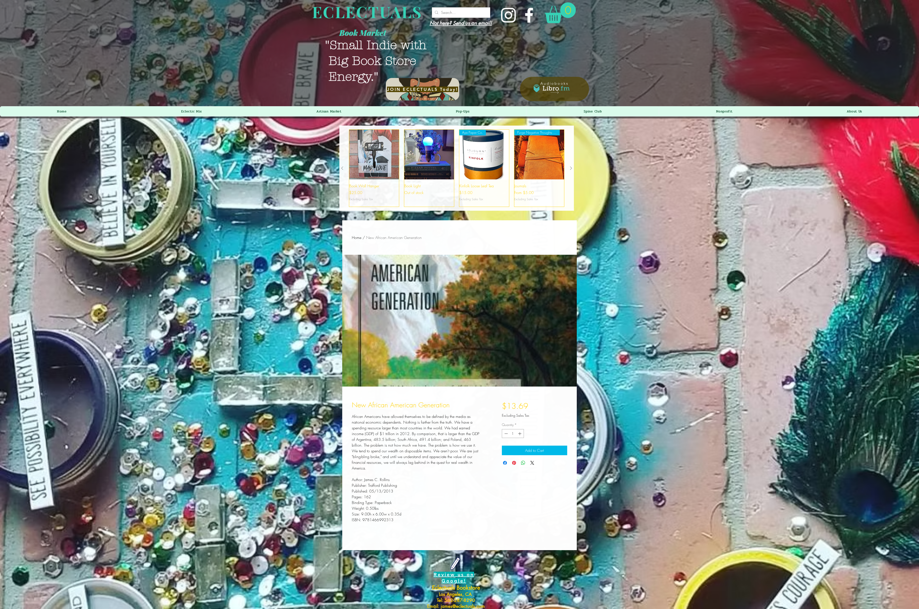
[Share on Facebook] (505, 463)
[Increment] (520, 433)
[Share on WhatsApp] (523, 463)
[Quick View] (374, 154)
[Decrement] (506, 433)
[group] (456, 168)
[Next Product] (571, 168)
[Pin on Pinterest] (514, 463)
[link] (560, 12)
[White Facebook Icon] (529, 15)
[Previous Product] (342, 168)
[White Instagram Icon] (508, 15)
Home (356, 237)
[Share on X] (532, 463)
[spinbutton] (513, 433)
